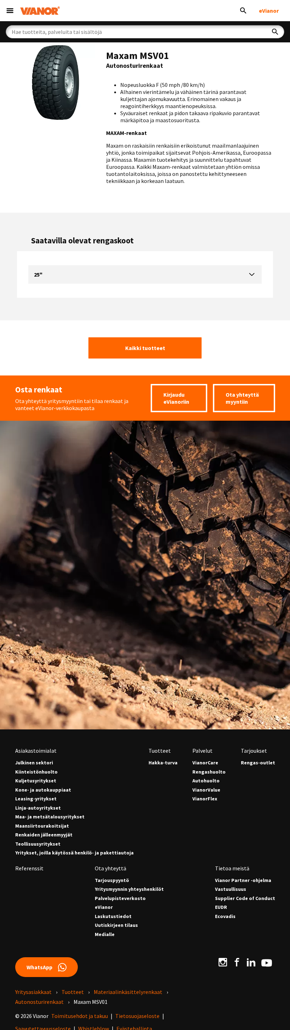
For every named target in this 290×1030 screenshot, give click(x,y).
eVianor (269, 10)
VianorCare (205, 763)
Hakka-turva (163, 763)
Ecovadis (225, 916)
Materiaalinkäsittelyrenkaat (128, 991)
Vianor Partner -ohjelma (243, 880)
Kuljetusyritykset (35, 781)
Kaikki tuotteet (145, 347)
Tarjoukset (254, 750)
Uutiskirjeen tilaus (116, 925)
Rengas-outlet (258, 763)
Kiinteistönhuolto (36, 772)
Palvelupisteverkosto (120, 898)
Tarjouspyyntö (112, 880)
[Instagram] (223, 962)
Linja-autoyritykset (38, 808)
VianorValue (206, 790)
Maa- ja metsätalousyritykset (50, 817)
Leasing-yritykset (36, 799)
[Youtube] (266, 962)
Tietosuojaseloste (137, 1015)
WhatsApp (39, 967)
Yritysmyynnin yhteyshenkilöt (129, 889)
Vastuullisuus (230, 889)
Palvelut (202, 750)
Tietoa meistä (232, 868)
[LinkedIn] (251, 962)
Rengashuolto (209, 772)
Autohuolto (206, 781)
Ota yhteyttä (110, 868)
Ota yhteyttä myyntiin (242, 398)
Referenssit (29, 868)
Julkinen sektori (34, 763)
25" (38, 274)
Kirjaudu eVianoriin (176, 398)
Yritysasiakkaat (33, 991)
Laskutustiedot (113, 916)
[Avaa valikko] (10, 10)
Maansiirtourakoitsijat (42, 826)
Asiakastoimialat (36, 750)
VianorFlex (204, 799)
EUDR (221, 907)
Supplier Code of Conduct (245, 898)
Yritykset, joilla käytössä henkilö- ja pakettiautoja (74, 853)
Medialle (105, 934)
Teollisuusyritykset (37, 844)
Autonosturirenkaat (39, 1001)
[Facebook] (237, 962)
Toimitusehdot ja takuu (79, 1015)
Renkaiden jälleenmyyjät (43, 835)
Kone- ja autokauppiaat (43, 790)
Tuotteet (160, 750)
